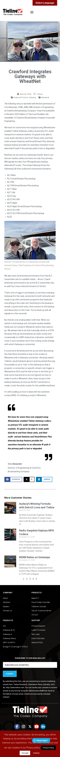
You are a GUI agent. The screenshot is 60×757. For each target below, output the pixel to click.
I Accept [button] (24, 753)
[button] (32, 12)
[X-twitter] (30, 726)
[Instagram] (23, 726)
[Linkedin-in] (43, 726)
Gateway (32, 97)
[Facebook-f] (17, 726)
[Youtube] (36, 726)
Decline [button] (36, 753)
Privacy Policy (48, 748)
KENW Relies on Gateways (34, 557)
